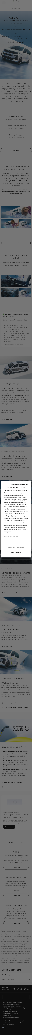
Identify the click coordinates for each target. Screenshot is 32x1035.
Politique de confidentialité (11, 536)
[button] (19, 484)
